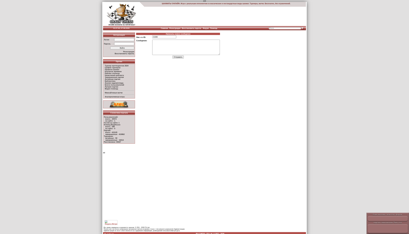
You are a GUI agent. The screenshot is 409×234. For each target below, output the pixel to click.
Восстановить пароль (191, 28)
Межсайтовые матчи (114, 93)
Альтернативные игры (115, 97)
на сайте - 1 (110, 121)
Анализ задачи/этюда (114, 83)
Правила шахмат (112, 69)
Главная (164, 28)
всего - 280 (110, 127)
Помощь (213, 28)
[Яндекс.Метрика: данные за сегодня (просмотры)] (111, 222)
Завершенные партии (114, 77)
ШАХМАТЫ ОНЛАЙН (171, 3)
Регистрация (174, 28)
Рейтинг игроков (112, 73)
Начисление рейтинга (114, 75)
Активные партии (112, 79)
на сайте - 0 (110, 128)
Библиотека (110, 81)
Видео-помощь (111, 89)
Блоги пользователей (114, 85)
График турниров (112, 68)
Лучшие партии (111, 87)
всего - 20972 (111, 119)
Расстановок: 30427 (112, 142)
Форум (206, 28)
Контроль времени (113, 71)
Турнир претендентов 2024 (116, 66)
